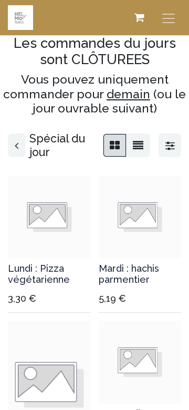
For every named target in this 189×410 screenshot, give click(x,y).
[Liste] (138, 145)
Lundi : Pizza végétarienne (39, 274)
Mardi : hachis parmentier (129, 274)
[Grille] (115, 145)
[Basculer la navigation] (168, 17)
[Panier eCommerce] (139, 17)
